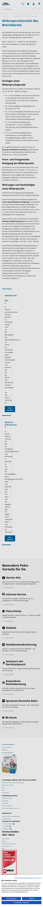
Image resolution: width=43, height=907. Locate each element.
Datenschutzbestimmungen (24, 878)
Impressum (37, 878)
